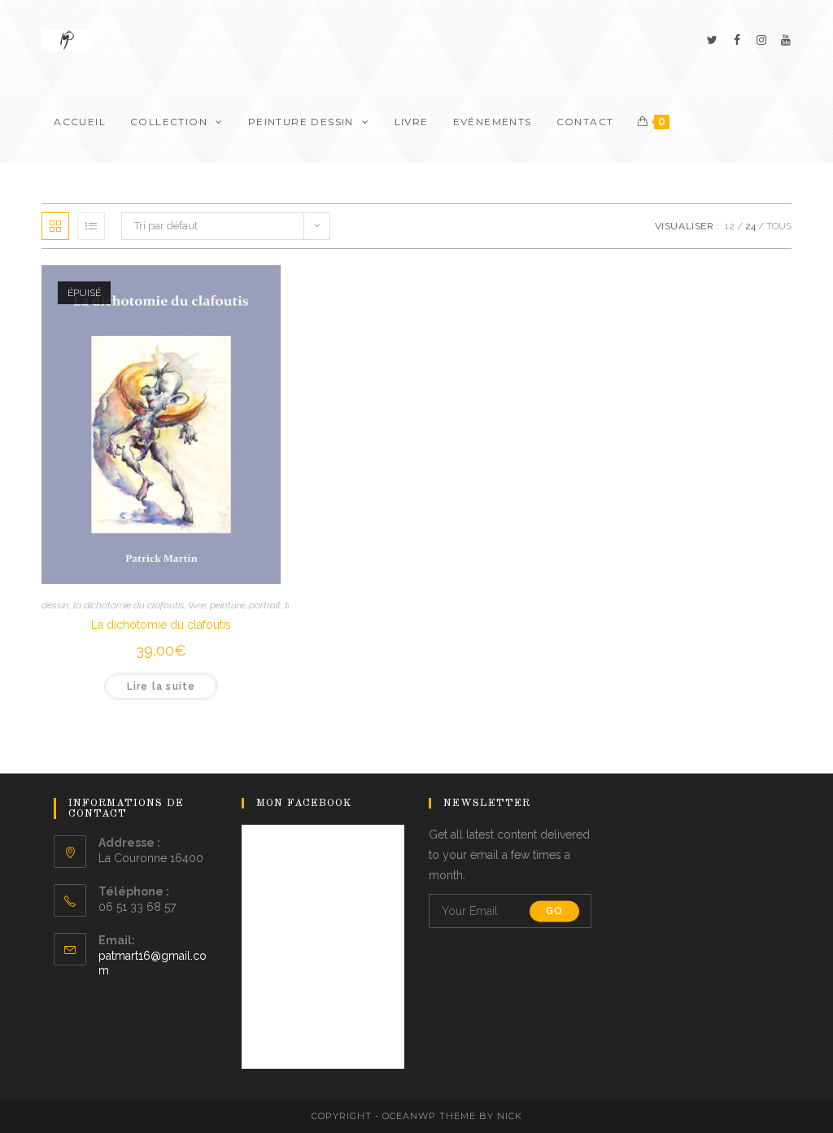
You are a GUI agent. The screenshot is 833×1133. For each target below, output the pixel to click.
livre (197, 605)
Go (554, 911)
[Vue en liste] (91, 226)
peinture (227, 605)
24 (750, 226)
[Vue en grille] (55, 226)
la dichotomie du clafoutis (129, 605)
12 (730, 226)
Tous (779, 226)
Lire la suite (161, 686)
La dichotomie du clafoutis (161, 624)
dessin (55, 605)
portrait (265, 605)
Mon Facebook (304, 803)
